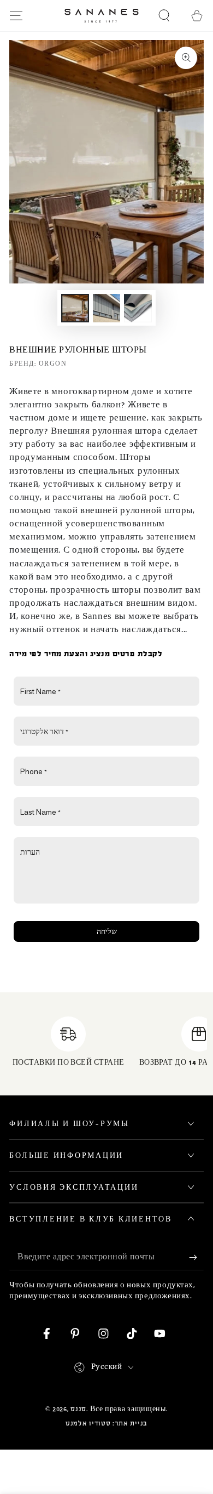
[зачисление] (196, 1258)
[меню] (16, 15)
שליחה (107, 931)
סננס (78, 1409)
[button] (163, 15)
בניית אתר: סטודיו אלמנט (106, 1423)
